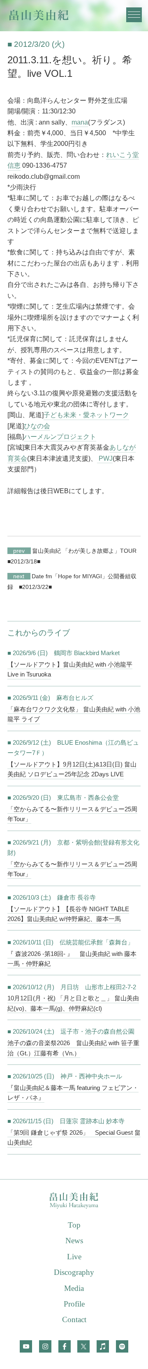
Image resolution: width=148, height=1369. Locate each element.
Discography (74, 1272)
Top (74, 1225)
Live (74, 1256)
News (74, 1240)
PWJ (105, 458)
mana (80, 122)
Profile (74, 1304)
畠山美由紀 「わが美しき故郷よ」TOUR (74, 550)
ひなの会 (37, 425)
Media (74, 1288)
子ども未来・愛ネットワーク (86, 414)
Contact (74, 1319)
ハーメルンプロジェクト (60, 436)
